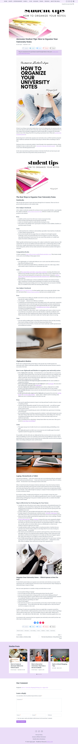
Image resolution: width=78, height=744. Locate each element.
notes (38, 630)
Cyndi (55, 668)
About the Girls (55, 1)
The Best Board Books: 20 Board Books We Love (51, 636)
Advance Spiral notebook (33, 292)
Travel (41, 1)
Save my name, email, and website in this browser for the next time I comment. (35, 718)
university (52, 630)
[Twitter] (39, 731)
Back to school (19, 36)
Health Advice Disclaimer (39, 739)
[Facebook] (67, 1)
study (47, 630)
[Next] (67, 661)
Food (30, 1)
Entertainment (17, 1)
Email (34, 715)
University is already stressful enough (45, 146)
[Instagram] (69, 1)
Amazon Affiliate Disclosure (39, 737)
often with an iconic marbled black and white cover (38, 254)
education (26, 630)
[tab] (36, 674)
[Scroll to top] (75, 742)
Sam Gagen (20, 44)
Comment (20, 699)
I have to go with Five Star (25, 290)
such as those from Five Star (35, 211)
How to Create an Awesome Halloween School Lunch (17, 665)
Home (5, 1)
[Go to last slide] (11, 661)
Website (50, 715)
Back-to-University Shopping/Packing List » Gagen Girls (34, 687)
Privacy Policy (39, 734)
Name (19, 715)
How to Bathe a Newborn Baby (23, 636)
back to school (20, 630)
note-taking (33, 630)
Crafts (10, 1)
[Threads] (71, 1)
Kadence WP (50, 741)
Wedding (47, 1)
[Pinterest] (73, 1)
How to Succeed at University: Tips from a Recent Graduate (39, 665)
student (43, 630)
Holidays (35, 1)
